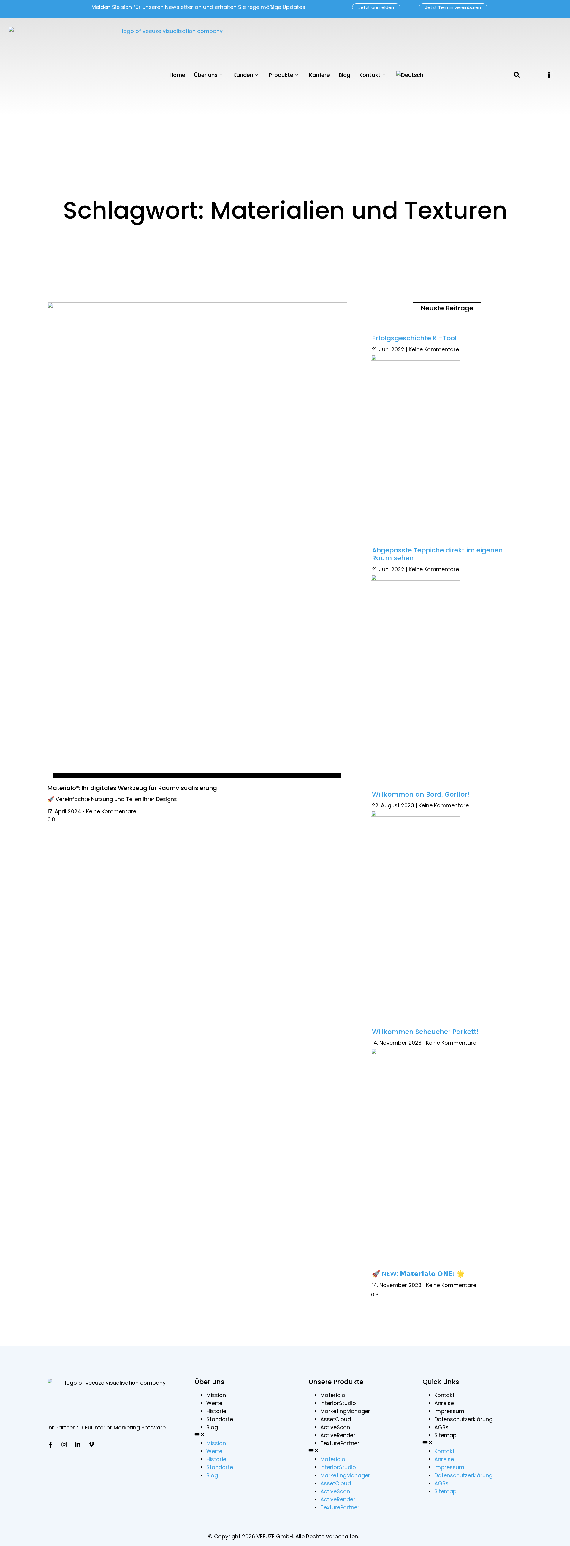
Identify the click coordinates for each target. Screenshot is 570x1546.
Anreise (444, 1403)
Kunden (243, 75)
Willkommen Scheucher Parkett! (425, 1031)
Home (177, 75)
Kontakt (370, 75)
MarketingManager (345, 1411)
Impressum (449, 1411)
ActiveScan (335, 1427)
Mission (216, 1395)
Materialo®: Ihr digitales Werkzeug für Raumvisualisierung (132, 788)
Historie (216, 1411)
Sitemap (445, 1435)
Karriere (319, 75)
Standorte (219, 1419)
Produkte (281, 75)
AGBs (441, 1427)
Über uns (206, 75)
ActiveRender (337, 1435)
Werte (214, 1403)
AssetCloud (335, 1419)
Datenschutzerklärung (463, 1419)
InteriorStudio (338, 1403)
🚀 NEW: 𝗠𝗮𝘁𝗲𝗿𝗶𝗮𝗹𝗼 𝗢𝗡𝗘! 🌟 (418, 1273)
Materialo (332, 1395)
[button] (549, 75)
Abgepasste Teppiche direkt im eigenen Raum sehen (437, 554)
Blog (344, 75)
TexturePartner (340, 1443)
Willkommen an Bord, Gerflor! (420, 794)
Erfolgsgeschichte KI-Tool (414, 338)
